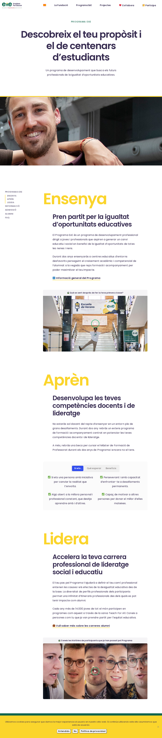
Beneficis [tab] (111, 468)
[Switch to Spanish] (44, 5)
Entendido (64, 731)
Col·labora (128, 5)
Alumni (9, 213)
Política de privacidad (93, 731)
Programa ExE (84, 5)
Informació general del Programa (77, 278)
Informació (12, 206)
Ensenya (12, 195)
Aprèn (10, 199)
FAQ (7, 217)
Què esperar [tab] (94, 468)
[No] (158, 726)
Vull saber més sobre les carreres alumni (82, 626)
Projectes (105, 5)
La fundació (61, 5)
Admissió (10, 209)
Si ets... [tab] (78, 468)
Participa (150, 5)
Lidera (10, 202)
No (75, 731)
